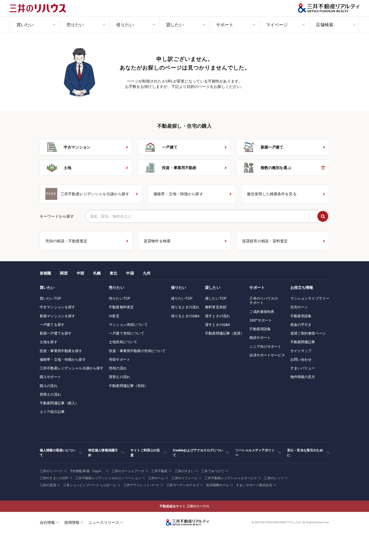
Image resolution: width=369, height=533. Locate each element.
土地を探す (49, 342)
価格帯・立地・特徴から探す (63, 359)
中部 (80, 273)
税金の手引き (301, 324)
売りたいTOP (119, 298)
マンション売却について (128, 324)
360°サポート (260, 320)
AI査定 (114, 316)
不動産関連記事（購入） (59, 403)
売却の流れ (118, 368)
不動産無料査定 (121, 307)
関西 (64, 273)
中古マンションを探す (57, 307)
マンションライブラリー (309, 298)
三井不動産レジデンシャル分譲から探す (71, 368)
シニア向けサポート (265, 346)
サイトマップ (301, 351)
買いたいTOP (50, 298)
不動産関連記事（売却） (128, 385)
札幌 (97, 273)
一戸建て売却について (126, 333)
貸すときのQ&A (217, 324)
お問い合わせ (301, 359)
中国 (130, 273)
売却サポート (119, 359)
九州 (146, 273)
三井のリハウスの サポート (263, 300)
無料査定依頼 (215, 307)
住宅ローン (299, 307)
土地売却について (123, 342)
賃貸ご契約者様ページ (308, 333)
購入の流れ (49, 385)
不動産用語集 (260, 329)
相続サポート (260, 337)
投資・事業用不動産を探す (61, 351)
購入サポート (50, 377)
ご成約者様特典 (261, 311)
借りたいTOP (181, 298)
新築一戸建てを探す (56, 333)
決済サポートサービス (267, 355)
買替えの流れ (50, 394)
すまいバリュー (302, 368)
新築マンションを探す (57, 316)
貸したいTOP (215, 298)
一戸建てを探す (52, 324)
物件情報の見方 (302, 377)
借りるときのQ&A (185, 316)
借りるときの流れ (185, 307)
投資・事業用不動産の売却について (137, 351)
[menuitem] (35, 24)
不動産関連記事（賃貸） (224, 333)
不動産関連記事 (302, 342)
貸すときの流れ (217, 316)
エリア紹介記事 (52, 411)
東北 (113, 273)
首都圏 (45, 273)
